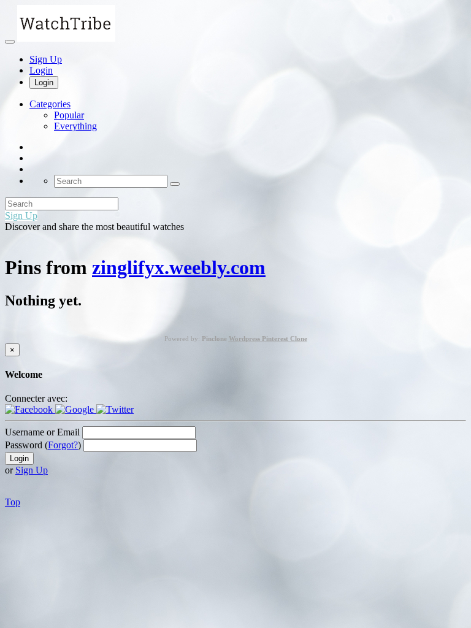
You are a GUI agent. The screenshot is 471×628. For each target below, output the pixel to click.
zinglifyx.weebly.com (179, 267)
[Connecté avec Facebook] (30, 409)
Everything (75, 126)
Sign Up (45, 59)
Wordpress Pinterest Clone (268, 338)
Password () (43, 445)
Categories (50, 104)
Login (41, 70)
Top (12, 502)
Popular (69, 115)
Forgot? (63, 445)
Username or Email (42, 432)
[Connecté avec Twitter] (115, 409)
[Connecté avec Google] (75, 409)
